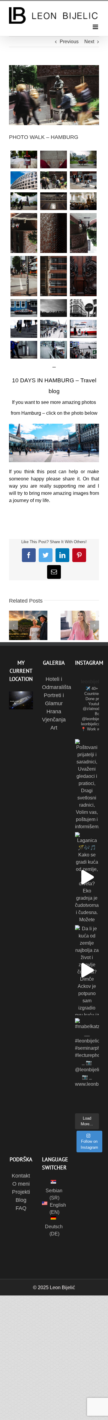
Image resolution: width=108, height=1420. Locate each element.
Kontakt (21, 1176)
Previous (69, 41)
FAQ (21, 1208)
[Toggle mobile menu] (96, 27)
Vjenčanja (54, 720)
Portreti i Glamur (54, 699)
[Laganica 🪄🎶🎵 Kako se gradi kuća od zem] (87, 877)
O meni (21, 1184)
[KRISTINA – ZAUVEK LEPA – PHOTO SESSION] (80, 625)
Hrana (53, 711)
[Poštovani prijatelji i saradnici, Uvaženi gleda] (87, 784)
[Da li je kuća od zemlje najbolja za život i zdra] (87, 970)
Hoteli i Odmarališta (54, 683)
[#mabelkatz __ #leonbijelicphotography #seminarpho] (87, 1063)
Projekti (21, 1192)
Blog (21, 1200)
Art (53, 728)
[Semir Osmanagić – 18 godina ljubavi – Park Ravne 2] (28, 625)
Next (89, 41)
